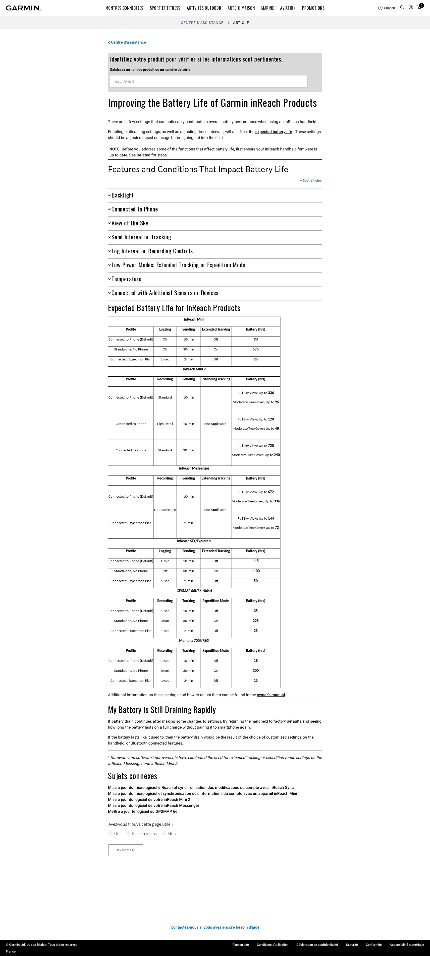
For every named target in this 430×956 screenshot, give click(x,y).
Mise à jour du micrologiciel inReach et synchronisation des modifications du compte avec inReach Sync (201, 787)
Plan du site (240, 945)
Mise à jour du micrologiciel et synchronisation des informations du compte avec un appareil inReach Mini (202, 793)
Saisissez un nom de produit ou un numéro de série (150, 69)
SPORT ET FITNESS (165, 8)
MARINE (267, 8)
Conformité (374, 945)
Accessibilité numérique (407, 945)
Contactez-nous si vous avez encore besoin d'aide (215, 927)
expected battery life (273, 131)
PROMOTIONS (313, 8)
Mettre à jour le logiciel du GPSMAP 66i (143, 811)
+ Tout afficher (311, 181)
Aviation (288, 8)
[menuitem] (387, 8)
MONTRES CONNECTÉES (125, 8)
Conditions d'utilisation (272, 945)
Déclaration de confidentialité (317, 945)
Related (143, 155)
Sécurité (352, 945)
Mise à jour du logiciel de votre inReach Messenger (153, 805)
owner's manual (271, 694)
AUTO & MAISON (241, 8)
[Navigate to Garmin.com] (23, 8)
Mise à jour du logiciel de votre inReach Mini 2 (149, 799)
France (11, 951)
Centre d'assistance (202, 23)
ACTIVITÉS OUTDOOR (204, 8)
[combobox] (209, 81)
